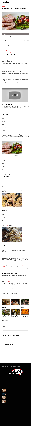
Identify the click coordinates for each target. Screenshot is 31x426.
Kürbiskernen (6, 74)
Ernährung (3, 6)
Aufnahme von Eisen (5, 50)
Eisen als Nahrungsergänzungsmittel (7, 52)
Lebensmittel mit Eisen (5, 49)
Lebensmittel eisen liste (13, 293)
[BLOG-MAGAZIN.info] (7, 2)
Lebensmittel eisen (5, 293)
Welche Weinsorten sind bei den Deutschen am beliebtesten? (24, 307)
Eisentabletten (8, 281)
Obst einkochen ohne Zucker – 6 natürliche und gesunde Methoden (25, 316)
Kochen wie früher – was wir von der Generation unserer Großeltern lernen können (5, 307)
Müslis (8, 225)
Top (15, 424)
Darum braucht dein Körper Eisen (7, 47)
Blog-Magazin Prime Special (5, 413)
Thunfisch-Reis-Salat (5, 266)
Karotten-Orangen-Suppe (22, 265)
